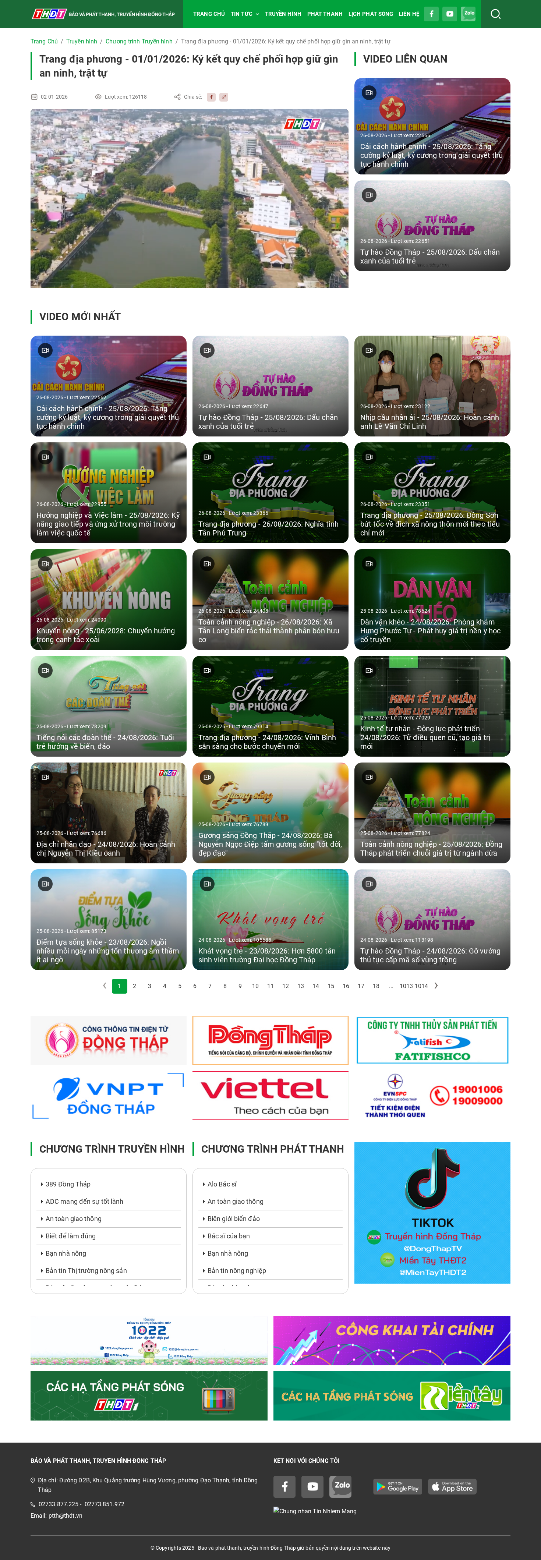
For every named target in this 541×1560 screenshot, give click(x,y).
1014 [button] (421, 986)
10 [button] (255, 986)
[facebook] (209, 97)
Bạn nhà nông (66, 1253)
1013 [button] (406, 986)
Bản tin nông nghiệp (237, 1270)
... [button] (391, 986)
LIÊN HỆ (409, 14)
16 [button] (346, 986)
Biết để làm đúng (71, 1236)
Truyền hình (81, 41)
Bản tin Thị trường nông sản (86, 1270)
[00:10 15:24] (190, 198)
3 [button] (149, 986)
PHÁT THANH (325, 14)
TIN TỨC (241, 14)
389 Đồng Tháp (68, 1184)
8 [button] (225, 986)
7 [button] (210, 986)
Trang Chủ (44, 41)
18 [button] (376, 986)
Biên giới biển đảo (234, 1219)
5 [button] (179, 986)
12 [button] (285, 986)
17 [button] (361, 986)
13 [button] (300, 986)
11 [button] (270, 986)
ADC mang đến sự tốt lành (84, 1201)
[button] (436, 986)
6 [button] (195, 986)
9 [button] (240, 986)
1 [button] (119, 986)
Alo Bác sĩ (222, 1184)
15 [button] (331, 986)
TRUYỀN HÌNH (283, 14)
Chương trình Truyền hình (139, 41)
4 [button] (164, 986)
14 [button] (315, 986)
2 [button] (134, 986)
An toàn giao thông (74, 1219)
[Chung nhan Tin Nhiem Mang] (391, 1512)
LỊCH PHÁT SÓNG (371, 14)
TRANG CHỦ (209, 14)
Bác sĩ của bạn (229, 1236)
